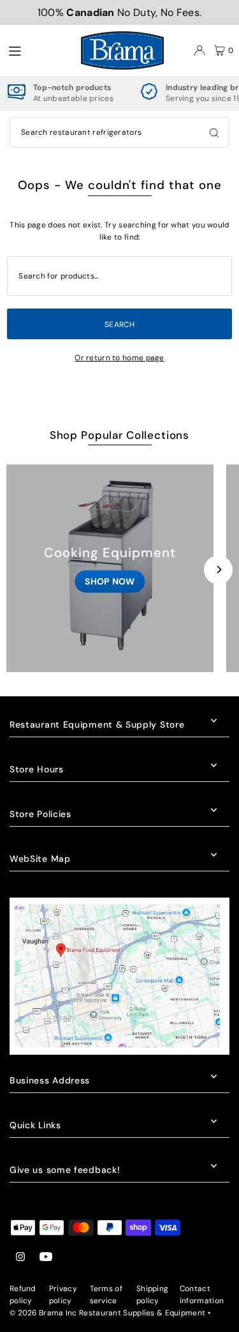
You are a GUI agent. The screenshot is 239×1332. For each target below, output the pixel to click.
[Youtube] (46, 1257)
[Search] (214, 132)
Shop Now (109, 580)
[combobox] (119, 132)
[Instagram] (20, 1257)
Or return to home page (119, 358)
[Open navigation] (37, 49)
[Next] (218, 569)
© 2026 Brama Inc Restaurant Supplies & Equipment (107, 1313)
